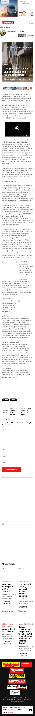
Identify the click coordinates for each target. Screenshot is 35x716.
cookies (10, 712)
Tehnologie (26, 581)
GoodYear (5, 399)
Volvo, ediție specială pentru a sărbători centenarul (8, 588)
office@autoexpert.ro (17, 697)
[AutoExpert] (11, 664)
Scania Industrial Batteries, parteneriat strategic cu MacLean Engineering (24, 590)
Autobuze (4, 624)
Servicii (31, 624)
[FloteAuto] (17, 670)
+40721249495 (8, 699)
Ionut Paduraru (11, 79)
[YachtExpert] (15, 692)
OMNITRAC (13, 399)
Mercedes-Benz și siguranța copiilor (8, 630)
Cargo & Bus (7, 601)
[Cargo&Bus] (16, 681)
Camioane (4, 581)
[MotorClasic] (17, 687)
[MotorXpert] (17, 676)
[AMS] (26, 664)
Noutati (12, 47)
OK (30, 710)
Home (7, 47)
